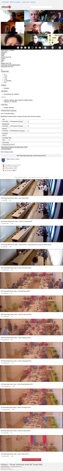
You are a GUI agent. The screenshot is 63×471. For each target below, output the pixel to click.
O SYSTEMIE (5, 2)
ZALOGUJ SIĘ (25, 2)
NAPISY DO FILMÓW (15, 2)
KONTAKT (33, 2)
